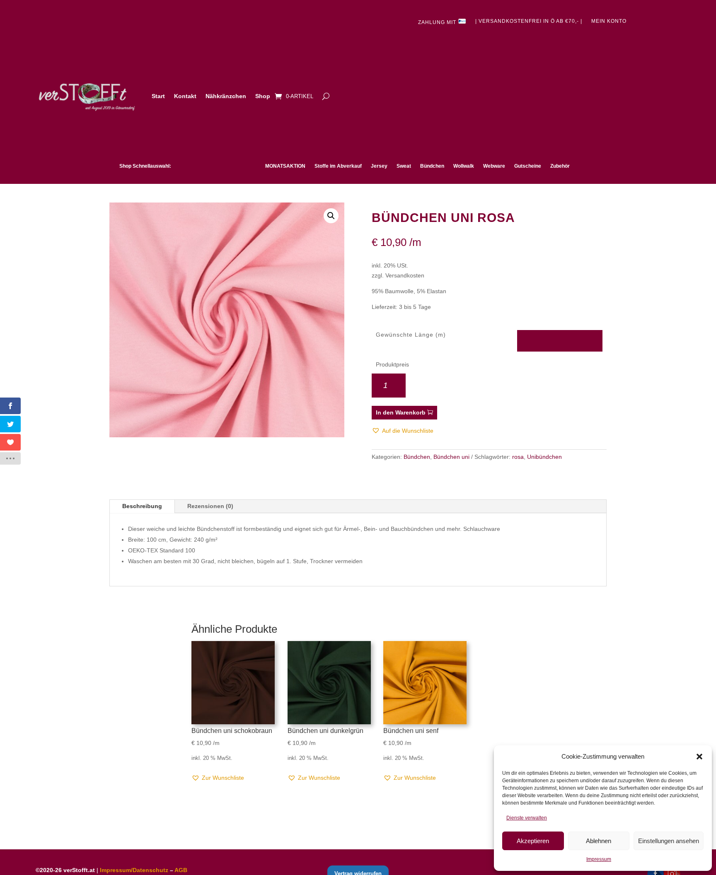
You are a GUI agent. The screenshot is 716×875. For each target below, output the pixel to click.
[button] (699, 756)
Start (158, 96)
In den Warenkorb (401, 412)
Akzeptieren (533, 840)
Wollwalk (463, 166)
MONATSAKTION (285, 166)
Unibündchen (544, 456)
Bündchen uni (451, 456)
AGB (180, 870)
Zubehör (560, 166)
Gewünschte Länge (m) (411, 334)
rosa (518, 456)
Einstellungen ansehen (668, 840)
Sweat (404, 166)
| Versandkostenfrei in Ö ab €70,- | (528, 21)
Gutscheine (527, 166)
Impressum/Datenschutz (134, 870)
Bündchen (432, 166)
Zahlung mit (438, 22)
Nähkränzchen (226, 96)
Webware (494, 166)
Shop (262, 96)
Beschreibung (142, 506)
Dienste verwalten (526, 818)
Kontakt (185, 96)
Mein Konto (608, 21)
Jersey (379, 166)
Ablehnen (598, 840)
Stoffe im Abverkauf (338, 166)
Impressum (598, 859)
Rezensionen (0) (210, 506)
